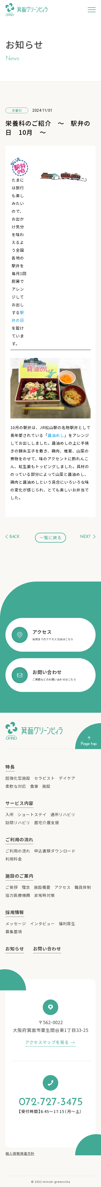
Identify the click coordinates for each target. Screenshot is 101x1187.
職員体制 (83, 887)
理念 (26, 887)
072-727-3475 (51, 1102)
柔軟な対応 (15, 786)
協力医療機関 (17, 895)
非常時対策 (44, 895)
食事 (34, 786)
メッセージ (15, 923)
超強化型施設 (17, 778)
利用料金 (13, 859)
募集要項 (13, 931)
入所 (9, 814)
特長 (10, 766)
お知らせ (14, 948)
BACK (14, 537)
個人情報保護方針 (19, 1153)
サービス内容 (19, 803)
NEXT (85, 537)
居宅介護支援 (46, 822)
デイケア (67, 778)
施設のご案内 (19, 875)
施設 (46, 786)
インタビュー (42, 923)
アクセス (62, 887)
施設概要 (42, 887)
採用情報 (14, 912)
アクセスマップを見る (47, 1042)
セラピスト (44, 778)
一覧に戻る (51, 537)
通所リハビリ (63, 814)
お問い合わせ (47, 948)
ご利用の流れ (19, 839)
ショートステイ (32, 814)
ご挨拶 (11, 887)
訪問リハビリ (17, 822)
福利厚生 (67, 923)
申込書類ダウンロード (55, 850)
